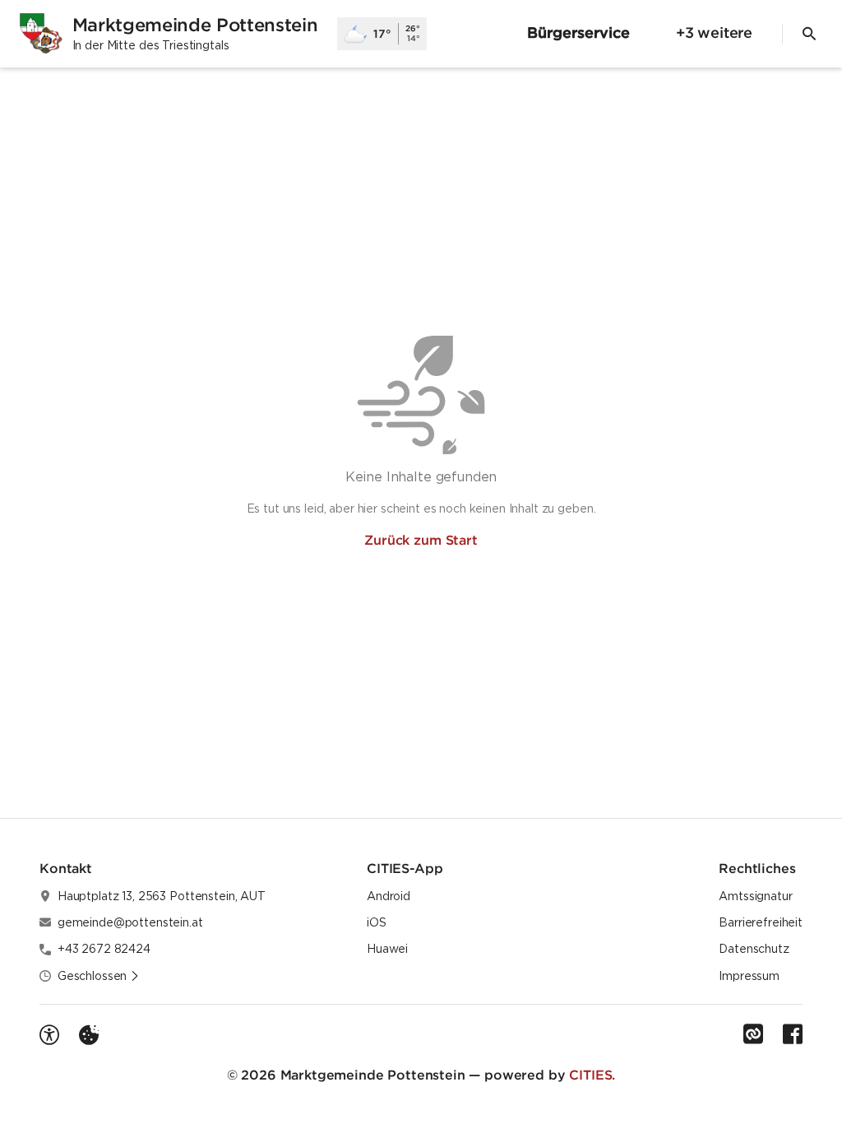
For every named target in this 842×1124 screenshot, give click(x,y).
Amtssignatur (755, 896)
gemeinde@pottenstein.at (130, 922)
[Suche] (809, 34)
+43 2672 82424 (104, 948)
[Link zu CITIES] (753, 1034)
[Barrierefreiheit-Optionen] (49, 1035)
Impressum (749, 975)
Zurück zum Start (420, 540)
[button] (99, 976)
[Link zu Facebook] (793, 1034)
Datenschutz (754, 948)
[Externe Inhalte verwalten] (89, 1035)
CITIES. (592, 1074)
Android (388, 896)
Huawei (387, 948)
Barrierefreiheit (761, 922)
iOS (376, 922)
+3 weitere (714, 32)
